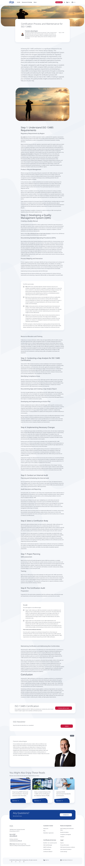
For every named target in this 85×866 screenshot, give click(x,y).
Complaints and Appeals (65, 834)
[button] (68, 2)
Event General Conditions (65, 849)
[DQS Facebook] (16, 862)
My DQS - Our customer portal (50, 842)
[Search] (64, 2)
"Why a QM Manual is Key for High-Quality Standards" (39, 233)
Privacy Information (64, 845)
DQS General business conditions (67, 847)
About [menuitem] (35, 2)
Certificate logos (47, 849)
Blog (44, 830)
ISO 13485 (23, 137)
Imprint (62, 842)
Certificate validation (47, 851)
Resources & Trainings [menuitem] (27, 2)
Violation (62, 836)
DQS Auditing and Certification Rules (67, 829)
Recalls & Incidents (64, 832)
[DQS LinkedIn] (20, 862)
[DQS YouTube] (24, 862)
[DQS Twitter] (12, 862)
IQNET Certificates (47, 847)
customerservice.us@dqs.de (16, 840)
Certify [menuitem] (18, 2)
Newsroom (45, 828)
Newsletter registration (48, 833)
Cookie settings (63, 851)
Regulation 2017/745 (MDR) (27, 154)
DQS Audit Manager (47, 845)
